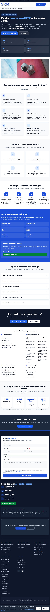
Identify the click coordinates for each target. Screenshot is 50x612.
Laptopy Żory (4, 564)
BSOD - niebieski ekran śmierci (7, 367)
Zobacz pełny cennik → (6, 347)
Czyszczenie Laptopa (5, 547)
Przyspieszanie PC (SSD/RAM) (24, 544)
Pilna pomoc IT (4, 342)
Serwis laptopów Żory (42, 337)
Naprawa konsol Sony (5, 337)
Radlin (39, 600)
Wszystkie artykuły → (5, 376)
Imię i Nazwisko (10, 443)
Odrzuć (38, 608)
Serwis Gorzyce (4, 588)
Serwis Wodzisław (4, 569)
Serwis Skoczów (4, 579)
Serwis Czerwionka (5, 584)
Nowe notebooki (29, 374)
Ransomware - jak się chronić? (7, 372)
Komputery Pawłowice (42, 347)
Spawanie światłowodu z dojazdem (8, 345)
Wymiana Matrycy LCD (5, 549)
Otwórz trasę (30, 527)
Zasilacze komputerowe (31, 370)
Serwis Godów (4, 586)
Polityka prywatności (29, 609)
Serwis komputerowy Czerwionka (42, 354)
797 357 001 (24, 33)
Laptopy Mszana (41, 344)
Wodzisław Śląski (9, 600)
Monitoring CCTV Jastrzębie (40, 544)
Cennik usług (20, 559)
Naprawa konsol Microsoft (6, 338)
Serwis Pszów (4, 591)
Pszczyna (35, 600)
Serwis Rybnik (4, 566)
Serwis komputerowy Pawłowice (30, 348)
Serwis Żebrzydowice (5, 593)
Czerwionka (24, 600)
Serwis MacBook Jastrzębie (6, 545)
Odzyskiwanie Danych (38, 547)
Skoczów (28, 350)
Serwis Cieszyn (4, 581)
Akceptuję (45, 608)
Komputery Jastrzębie (5, 561)
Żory (13, 600)
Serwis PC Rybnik (41, 339)
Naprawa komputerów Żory (30, 338)
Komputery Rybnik (4, 567)
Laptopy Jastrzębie (5, 559)
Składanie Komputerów (22, 545)
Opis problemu (10, 459)
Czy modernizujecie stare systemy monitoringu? (14, 302)
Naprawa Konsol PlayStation (39, 552)
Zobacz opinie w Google (25, 426)
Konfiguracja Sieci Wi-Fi (39, 545)
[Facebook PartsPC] (19, 571)
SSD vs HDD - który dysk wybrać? (8, 370)
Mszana (16, 600)
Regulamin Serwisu (21, 564)
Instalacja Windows (5, 552)
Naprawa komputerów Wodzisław (30, 342)
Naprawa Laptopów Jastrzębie (7, 544)
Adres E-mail (9, 448)
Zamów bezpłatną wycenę (9, 33)
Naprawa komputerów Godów (42, 360)
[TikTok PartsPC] (22, 571)
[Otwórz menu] (47, 4)
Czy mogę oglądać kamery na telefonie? (12, 281)
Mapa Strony (20, 565)
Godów (28, 600)
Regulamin (3, 610)
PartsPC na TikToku (21, 567)
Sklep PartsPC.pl (21, 547)
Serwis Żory (3, 562)
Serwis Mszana (4, 572)
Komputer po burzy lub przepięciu (8, 374)
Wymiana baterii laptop (31, 369)
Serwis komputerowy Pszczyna (30, 354)
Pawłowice (20, 600)
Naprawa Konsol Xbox (38, 554)
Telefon (31, 448)
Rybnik (27, 339)
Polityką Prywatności (18, 471)
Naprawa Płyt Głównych (6, 551)
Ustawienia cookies (20, 528)
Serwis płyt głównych (5, 340)
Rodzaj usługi (10, 454)
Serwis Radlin (3, 589)
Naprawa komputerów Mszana (30, 345)
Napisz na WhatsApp (11, 254)
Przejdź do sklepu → (30, 377)
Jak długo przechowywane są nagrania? (12, 297)
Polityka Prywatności (22, 562)
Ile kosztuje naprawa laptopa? (7, 369)
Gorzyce (28, 362)
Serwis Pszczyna (4, 583)
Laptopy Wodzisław (42, 341)
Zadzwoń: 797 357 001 (19, 321)
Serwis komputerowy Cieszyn (42, 351)
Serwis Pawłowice (4, 576)
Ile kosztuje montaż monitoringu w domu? (12, 275)
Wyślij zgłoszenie (25, 475)
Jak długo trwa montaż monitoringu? (11, 286)
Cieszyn (22, 601)
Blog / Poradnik (21, 560)
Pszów (42, 600)
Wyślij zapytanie (34, 321)
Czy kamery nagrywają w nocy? (10, 291)
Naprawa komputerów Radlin (30, 357)
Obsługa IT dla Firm (38, 549)
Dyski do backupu (29, 372)
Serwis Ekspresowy (38, 551)
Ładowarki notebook (30, 367)
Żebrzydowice (26, 601)
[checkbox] (4, 471)
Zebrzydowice (29, 359)
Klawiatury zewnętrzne (30, 375)
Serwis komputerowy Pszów (42, 357)
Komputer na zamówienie (6, 343)
